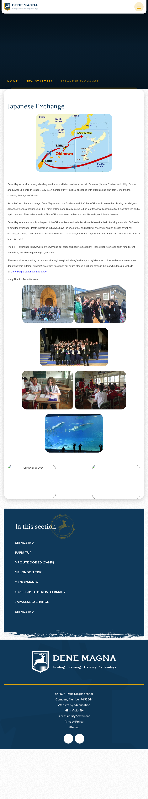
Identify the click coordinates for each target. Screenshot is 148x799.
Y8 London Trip (28, 572)
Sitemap (74, 727)
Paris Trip (23, 552)
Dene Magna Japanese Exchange (29, 271)
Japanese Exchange (80, 81)
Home (12, 81)
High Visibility (74, 710)
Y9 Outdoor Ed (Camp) (34, 562)
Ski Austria (24, 542)
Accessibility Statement (74, 716)
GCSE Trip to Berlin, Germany (40, 592)
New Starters (39, 81)
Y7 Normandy (27, 582)
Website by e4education (74, 705)
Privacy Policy (74, 721)
